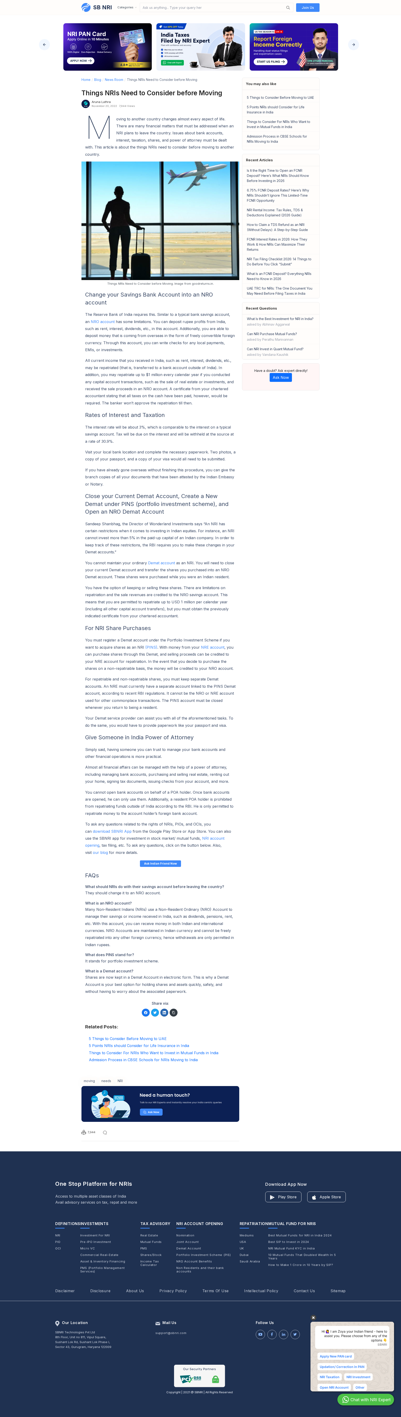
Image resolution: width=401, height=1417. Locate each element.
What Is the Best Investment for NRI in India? (280, 321)
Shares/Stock (151, 1255)
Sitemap (338, 1290)
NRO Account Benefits (194, 1261)
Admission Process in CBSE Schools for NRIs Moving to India (277, 138)
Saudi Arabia (250, 1261)
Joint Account (187, 1242)
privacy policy (173, 1290)
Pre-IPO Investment (95, 1242)
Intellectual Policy (261, 1290)
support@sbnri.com (171, 1333)
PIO (58, 1242)
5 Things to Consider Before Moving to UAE (280, 97)
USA (243, 1242)
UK (242, 1248)
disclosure (100, 1290)
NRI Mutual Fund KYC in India (291, 1248)
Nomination (185, 1235)
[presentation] (44, 44)
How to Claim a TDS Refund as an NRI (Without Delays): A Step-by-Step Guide (277, 227)
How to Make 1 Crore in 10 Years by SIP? (300, 1265)
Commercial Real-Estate (99, 1255)
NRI (57, 1235)
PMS (143, 1248)
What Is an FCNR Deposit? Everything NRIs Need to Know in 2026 (279, 276)
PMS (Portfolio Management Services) (102, 1269)
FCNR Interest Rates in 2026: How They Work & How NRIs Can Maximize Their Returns (277, 244)
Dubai (244, 1255)
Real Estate (149, 1235)
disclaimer (65, 1290)
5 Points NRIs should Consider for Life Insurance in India (275, 109)
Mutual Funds (151, 1242)
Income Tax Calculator (149, 1263)
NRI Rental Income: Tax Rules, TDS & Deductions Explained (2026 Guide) (275, 212)
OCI (58, 1248)
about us (135, 1290)
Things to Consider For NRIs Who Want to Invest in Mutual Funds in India (278, 124)
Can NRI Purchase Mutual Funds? (272, 336)
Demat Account (188, 1248)
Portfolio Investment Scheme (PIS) (203, 1255)
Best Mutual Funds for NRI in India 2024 (300, 1235)
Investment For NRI (95, 1235)
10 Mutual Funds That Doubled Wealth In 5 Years (302, 1256)
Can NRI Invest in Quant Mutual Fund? (275, 352)
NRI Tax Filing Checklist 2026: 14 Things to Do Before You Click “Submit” (279, 261)
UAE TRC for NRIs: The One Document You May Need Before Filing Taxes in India (279, 290)
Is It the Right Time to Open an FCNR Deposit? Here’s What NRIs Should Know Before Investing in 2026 (278, 175)
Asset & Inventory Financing (102, 1261)
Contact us (304, 1290)
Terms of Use (215, 1290)
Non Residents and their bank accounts (200, 1269)
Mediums (247, 1235)
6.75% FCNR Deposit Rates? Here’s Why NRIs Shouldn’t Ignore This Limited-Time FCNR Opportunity (278, 195)
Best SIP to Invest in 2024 (288, 1242)
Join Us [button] (308, 8)
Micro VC (87, 1248)
